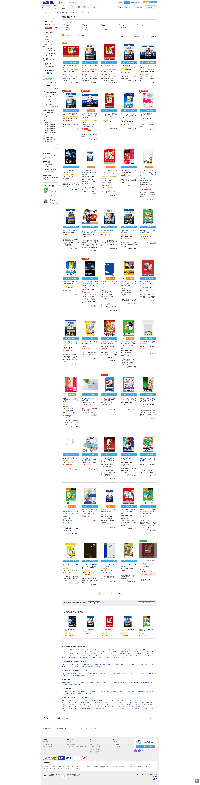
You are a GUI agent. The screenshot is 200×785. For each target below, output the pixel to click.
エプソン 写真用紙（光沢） (128, 65)
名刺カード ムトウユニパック (76, 702)
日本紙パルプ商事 (82, 657)
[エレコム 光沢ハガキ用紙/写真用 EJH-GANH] (128, 550)
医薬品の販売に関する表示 (95, 753)
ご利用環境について (94, 746)
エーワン (93, 649)
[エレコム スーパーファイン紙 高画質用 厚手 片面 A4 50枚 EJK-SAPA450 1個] (128, 328)
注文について (46, 741)
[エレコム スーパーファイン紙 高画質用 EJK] (148, 216)
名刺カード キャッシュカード (94, 702)
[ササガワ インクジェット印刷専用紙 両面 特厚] (109, 328)
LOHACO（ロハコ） (116, 741)
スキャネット (145, 651)
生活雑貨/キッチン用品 (146, 682)
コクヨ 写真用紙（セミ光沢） (128, 170)
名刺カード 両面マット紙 (138, 706)
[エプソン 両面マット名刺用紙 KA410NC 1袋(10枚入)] (90, 156)
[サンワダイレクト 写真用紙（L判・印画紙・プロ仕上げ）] (90, 216)
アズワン (72, 649)
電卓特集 (66, 765)
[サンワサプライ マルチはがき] (71, 550)
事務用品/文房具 (66, 682)
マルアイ (90, 655)
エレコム (115, 649)
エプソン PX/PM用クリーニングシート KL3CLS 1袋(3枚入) (109, 283)
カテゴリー (45, 7)
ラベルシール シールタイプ (133, 704)
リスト (116, 36)
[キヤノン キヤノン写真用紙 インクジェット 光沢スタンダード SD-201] (128, 496)
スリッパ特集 (52, 766)
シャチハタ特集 (129, 766)
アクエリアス (94, 728)
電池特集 (72, 765)
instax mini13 (70, 728)
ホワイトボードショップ (98, 765)
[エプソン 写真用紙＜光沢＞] (109, 216)
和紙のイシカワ (134, 655)
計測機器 (114, 691)
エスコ (100, 649)
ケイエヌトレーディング (96, 657)
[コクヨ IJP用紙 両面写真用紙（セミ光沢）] (90, 384)
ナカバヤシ (139, 653)
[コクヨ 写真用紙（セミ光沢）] (128, 156)
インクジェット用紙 (79, 12)
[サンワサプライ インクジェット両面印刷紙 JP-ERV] (71, 268)
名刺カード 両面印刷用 (90, 700)
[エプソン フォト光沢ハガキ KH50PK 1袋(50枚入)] (109, 496)
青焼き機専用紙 (74, 666)
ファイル (75, 682)
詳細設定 (121, 2)
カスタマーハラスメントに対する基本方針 (76, 746)
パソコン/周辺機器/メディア (103, 682)
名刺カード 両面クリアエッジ (103, 708)
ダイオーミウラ (103, 653)
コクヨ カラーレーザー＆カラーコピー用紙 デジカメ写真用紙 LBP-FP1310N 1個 (128, 283)
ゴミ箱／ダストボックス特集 (140, 765)
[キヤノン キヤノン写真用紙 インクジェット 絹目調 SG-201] (148, 268)
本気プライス (68, 91)
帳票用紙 (110, 664)
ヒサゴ (147, 653)
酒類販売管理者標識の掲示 (95, 751)
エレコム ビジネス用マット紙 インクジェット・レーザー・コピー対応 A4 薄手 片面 (54, 190)
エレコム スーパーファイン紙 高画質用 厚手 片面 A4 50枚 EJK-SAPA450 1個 (128, 343)
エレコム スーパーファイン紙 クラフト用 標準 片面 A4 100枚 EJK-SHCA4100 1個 (70, 511)
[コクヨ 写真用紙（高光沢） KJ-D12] (128, 444)
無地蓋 (70, 708)
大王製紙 (93, 653)
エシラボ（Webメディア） (118, 746)
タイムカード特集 (78, 765)
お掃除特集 (150, 765)
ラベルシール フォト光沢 (92, 706)
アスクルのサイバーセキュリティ (74, 748)
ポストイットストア (48, 768)
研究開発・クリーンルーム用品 (127, 691)
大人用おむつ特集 (113, 766)
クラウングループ (146, 649)
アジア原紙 (80, 649)
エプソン (107, 649)
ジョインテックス (125, 651)
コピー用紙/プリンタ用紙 (67, 12)
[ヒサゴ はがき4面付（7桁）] (71, 444)
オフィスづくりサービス (59, 768)
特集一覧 (78, 768)
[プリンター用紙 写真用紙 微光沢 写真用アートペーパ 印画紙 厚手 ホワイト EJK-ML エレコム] (90, 268)
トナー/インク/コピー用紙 (54, 12)
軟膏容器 (61, 728)
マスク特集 (105, 766)
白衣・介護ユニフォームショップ (140, 766)
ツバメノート (113, 653)
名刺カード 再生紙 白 (86, 708)
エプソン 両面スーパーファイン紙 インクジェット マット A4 (70, 343)
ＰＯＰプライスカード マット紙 (118, 700)
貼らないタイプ (103, 700)
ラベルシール (90, 675)
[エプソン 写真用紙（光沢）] (128, 52)
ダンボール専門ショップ (68, 766)
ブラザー (70, 655)
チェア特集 (124, 765)
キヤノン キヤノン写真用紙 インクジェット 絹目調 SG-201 (147, 283)
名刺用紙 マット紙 (119, 708)
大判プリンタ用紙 (120, 664)
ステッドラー (136, 651)
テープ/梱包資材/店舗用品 (68, 691)
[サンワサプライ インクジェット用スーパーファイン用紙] (148, 444)
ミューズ (105, 655)
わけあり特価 (143, 541)
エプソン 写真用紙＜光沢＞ (109, 230)
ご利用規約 (92, 743)
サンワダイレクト (113, 651)
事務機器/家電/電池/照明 (120, 682)
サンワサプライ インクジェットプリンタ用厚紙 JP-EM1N (128, 115)
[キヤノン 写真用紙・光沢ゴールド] (71, 52)
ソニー (79, 653)
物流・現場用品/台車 (83, 691)
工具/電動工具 (94, 691)
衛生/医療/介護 (78, 684)
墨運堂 (83, 655)
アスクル (64, 649)
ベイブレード (79, 728)
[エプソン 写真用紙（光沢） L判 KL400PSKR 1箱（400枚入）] (90, 100)
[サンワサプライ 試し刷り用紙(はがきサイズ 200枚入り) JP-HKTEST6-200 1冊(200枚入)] (148, 156)
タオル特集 (59, 766)
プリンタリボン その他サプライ (117, 673)
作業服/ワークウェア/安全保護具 (73, 693)
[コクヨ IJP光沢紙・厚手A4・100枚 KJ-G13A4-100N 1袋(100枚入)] (71, 384)
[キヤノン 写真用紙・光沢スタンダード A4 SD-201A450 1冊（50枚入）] (109, 156)
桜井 (86, 651)
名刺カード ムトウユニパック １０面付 (112, 704)
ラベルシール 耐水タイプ (133, 708)
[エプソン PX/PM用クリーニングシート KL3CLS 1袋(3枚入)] (109, 268)
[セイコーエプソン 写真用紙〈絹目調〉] (128, 216)
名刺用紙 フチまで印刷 (146, 702)
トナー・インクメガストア (57, 765)
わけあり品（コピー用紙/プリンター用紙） (92, 666)
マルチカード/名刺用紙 (99, 664)
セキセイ (72, 653)
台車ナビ (83, 766)
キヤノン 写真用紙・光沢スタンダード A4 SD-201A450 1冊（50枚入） (109, 172)
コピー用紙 (65, 664)
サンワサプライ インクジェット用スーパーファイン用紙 (147, 460)
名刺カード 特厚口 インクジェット (71, 700)
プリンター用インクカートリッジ (98, 673)
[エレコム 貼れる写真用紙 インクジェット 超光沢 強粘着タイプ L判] (148, 384)
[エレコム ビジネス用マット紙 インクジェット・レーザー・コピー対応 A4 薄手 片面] (46, 190)
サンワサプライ (101, 651)
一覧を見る (65, 718)
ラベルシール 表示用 (107, 706)
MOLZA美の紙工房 (110, 657)
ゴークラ (79, 651)
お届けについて (46, 743)
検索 (127, 2)
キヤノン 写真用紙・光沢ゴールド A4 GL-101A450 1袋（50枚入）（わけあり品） (148, 562)
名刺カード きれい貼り (136, 700)
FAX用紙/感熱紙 (87, 664)
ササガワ (92, 651)
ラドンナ (125, 655)
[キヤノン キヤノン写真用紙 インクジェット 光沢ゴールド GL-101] (109, 100)
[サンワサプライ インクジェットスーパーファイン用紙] (128, 384)
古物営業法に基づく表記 (95, 749)
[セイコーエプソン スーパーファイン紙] (109, 550)
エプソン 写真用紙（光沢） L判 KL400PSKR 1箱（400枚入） (90, 115)
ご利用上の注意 (93, 748)
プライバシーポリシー (94, 744)
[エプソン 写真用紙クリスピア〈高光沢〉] (71, 156)
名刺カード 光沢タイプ (122, 706)
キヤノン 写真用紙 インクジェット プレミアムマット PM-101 (109, 460)
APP (87, 649)
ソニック (86, 653)
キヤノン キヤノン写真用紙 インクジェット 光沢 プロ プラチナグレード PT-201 (90, 566)
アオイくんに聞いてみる (145, 746)
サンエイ (150, 655)
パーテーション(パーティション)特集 (112, 765)
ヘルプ (141, 2)
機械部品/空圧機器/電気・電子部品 (146, 691)
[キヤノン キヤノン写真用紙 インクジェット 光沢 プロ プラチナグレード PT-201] (90, 550)
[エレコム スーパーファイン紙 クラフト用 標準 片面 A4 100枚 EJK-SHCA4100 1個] (71, 496)
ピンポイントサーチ (70, 768)
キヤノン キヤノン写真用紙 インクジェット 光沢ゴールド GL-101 (109, 115)
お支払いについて (46, 744)
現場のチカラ (77, 766)
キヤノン (137, 649)
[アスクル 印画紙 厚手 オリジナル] (148, 100)
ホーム (44, 12)
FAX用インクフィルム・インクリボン (137, 673)
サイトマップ (92, 741)
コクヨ (72, 651)
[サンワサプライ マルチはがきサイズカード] (90, 328)
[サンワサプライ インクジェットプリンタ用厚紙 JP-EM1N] (128, 100)
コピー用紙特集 (47, 765)
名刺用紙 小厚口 (81, 704)
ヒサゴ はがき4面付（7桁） (70, 458)
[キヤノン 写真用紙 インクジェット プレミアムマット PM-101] (109, 444)
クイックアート (122, 657)
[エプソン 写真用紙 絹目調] (71, 216)
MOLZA (143, 655)
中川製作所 (122, 653)
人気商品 (65, 42)
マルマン (98, 655)
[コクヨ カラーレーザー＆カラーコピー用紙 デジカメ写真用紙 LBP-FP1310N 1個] (128, 268)
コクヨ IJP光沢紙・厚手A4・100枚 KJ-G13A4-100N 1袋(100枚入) (70, 400)
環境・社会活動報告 (71, 744)
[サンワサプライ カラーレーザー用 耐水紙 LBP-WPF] (90, 444)
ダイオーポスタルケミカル (68, 657)
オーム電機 (123, 649)
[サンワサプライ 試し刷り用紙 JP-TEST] (148, 328)
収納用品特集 (121, 766)
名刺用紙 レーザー (94, 704)
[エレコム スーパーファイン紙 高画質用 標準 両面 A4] (148, 496)
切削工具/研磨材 (105, 691)
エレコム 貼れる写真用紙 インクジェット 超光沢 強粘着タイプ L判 (148, 400)
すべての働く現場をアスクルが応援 (94, 766)
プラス (76, 655)
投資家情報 (69, 743)
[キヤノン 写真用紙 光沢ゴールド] (109, 52)
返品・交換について (47, 746)
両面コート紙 (144, 664)
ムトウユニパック (115, 655)
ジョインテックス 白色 (68, 704)
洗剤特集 (46, 766)
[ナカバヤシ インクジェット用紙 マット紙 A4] (90, 496)
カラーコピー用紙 (75, 664)
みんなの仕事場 (116, 744)
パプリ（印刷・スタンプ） (117, 743)
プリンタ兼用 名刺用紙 (131, 702)
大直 (130, 649)
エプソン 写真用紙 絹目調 (70, 230)
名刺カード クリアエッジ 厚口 (114, 702)
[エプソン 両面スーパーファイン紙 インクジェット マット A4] (71, 328)
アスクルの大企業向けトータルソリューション (122, 748)
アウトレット (85, 258)
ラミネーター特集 (87, 765)
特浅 (76, 708)
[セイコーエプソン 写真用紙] (90, 52)
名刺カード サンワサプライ (76, 706)
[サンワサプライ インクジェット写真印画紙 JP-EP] (109, 384)
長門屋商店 (131, 653)
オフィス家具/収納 (133, 682)
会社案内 (69, 741)
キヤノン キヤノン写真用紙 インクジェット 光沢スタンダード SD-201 (128, 511)
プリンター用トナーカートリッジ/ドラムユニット (74, 673)
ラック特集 (130, 765)
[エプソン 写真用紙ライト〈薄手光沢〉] (148, 52)
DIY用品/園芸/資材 (88, 693)
